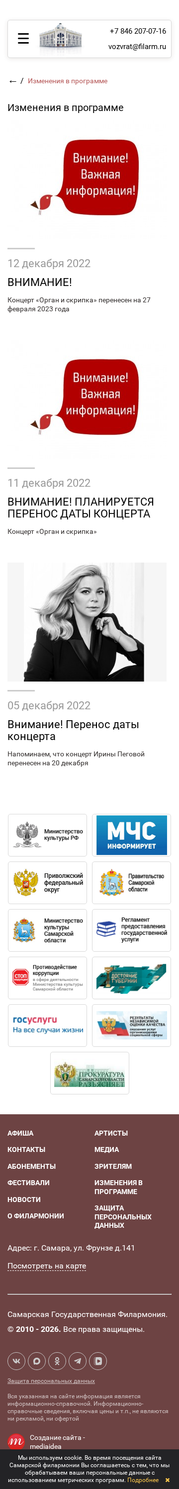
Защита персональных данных (123, 1216)
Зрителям (113, 1166)
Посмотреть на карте (46, 1265)
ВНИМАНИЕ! (39, 282)
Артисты (111, 1133)
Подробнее (143, 1480)
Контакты (26, 1149)
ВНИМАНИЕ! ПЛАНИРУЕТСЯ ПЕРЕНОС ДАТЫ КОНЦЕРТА (80, 508)
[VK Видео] (98, 1361)
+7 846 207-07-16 (138, 31)
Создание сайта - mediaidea (57, 1441)
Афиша (20, 1133)
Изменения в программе (118, 1187)
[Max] (37, 1361)
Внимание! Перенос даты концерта (73, 730)
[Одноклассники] (57, 1361)
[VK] (16, 1361)
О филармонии (35, 1216)
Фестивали (28, 1183)
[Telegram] (78, 1361)
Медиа (106, 1149)
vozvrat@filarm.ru (137, 46)
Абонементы (31, 1166)
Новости (24, 1199)
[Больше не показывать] (167, 1480)
